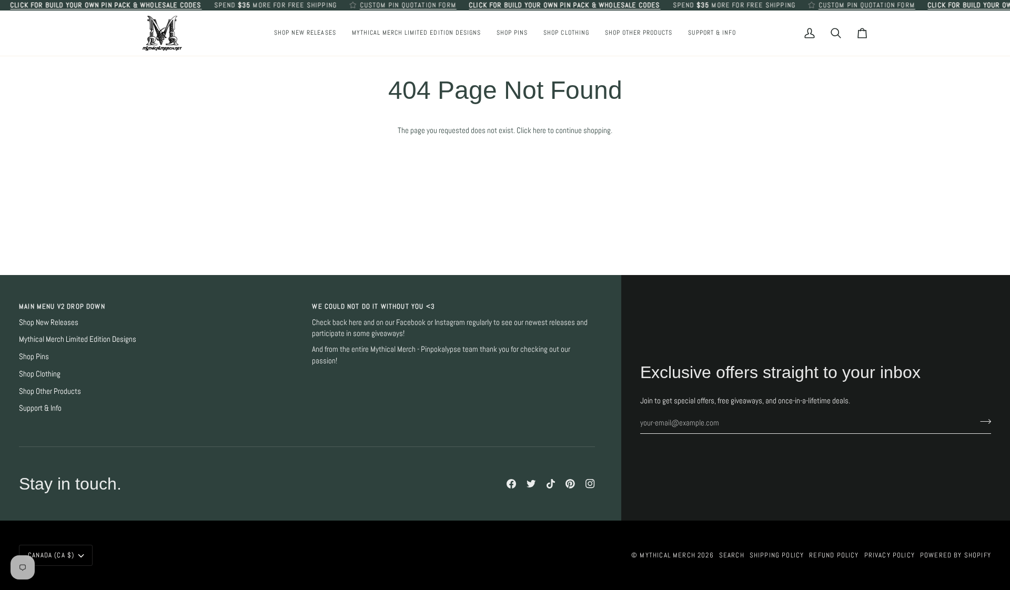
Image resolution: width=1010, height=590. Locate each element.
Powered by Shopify (955, 555)
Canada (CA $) (51, 555)
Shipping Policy (777, 555)
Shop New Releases (48, 322)
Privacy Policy (889, 555)
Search (731, 555)
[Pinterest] (570, 484)
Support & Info (40, 408)
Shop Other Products (50, 391)
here (539, 130)
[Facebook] (511, 484)
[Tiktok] (551, 484)
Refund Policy (833, 555)
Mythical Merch (667, 555)
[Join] (982, 421)
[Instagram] (590, 484)
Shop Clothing (39, 374)
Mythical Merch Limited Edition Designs (77, 339)
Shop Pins (34, 356)
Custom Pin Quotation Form (408, 5)
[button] (512, 33)
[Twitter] (531, 484)
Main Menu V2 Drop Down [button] (62, 306)
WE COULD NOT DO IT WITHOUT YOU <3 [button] (373, 306)
